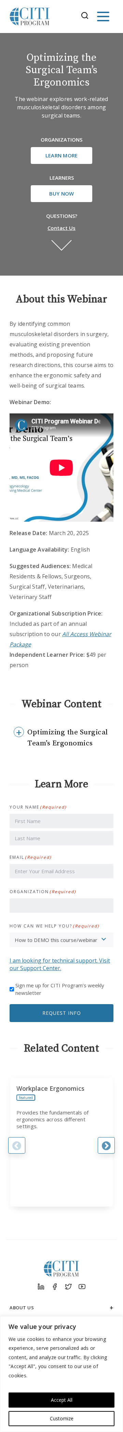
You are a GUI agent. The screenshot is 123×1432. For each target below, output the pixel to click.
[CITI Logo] (30, 16)
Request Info (61, 1013)
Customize (61, 1418)
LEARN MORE (61, 155)
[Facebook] (54, 1286)
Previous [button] (16, 1145)
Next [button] (106, 1145)
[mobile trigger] (103, 16)
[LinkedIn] (41, 1286)
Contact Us (61, 227)
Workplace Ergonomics (50, 1088)
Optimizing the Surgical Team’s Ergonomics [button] (67, 738)
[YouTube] (82, 1286)
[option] (61, 1142)
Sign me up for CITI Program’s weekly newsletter (59, 989)
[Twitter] (68, 1286)
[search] (87, 16)
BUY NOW (61, 193)
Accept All (61, 1400)
